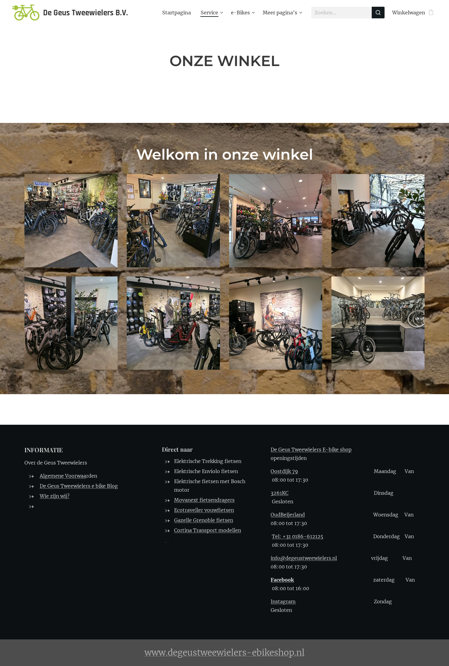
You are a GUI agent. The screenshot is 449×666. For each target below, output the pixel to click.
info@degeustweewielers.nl (304, 558)
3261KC (279, 493)
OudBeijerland (288, 515)
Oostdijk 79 (284, 471)
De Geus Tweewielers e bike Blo (77, 486)
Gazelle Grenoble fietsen (203, 520)
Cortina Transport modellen (207, 530)
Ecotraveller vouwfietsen (204, 510)
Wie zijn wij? (55, 496)
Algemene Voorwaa (63, 476)
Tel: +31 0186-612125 (297, 536)
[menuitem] (178, 12)
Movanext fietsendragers (204, 500)
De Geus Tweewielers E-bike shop (311, 449)
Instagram (283, 601)
